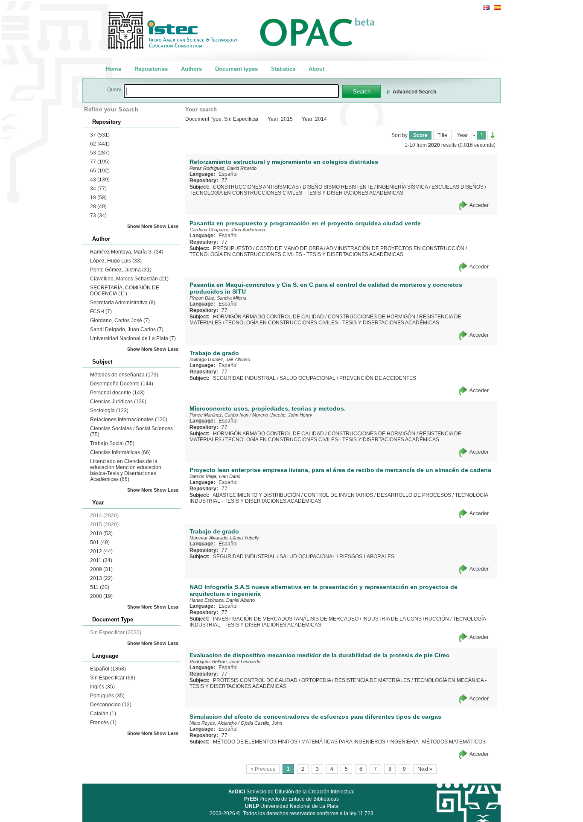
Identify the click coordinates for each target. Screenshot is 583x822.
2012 (101, 551)
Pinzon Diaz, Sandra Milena (217, 297)
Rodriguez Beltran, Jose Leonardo (224, 661)
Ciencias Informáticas (120, 452)
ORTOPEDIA (316, 680)
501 (100, 542)
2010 (101, 533)
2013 (101, 578)
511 (99, 587)
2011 (101, 560)
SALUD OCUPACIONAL (307, 378)
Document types (236, 69)
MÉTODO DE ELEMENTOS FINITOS (255, 742)
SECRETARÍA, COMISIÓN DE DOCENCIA (124, 291)
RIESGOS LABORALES (366, 557)
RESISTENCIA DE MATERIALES (372, 680)
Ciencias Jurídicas (118, 402)
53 (100, 153)
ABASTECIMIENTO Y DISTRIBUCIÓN (256, 495)
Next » (424, 769)
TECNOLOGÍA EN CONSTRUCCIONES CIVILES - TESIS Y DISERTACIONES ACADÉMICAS (296, 193)
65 (100, 171)
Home (113, 69)
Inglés (102, 687)
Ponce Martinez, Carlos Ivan (218, 414)
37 (100, 135)
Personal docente (117, 393)
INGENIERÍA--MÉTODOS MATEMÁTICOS (437, 742)
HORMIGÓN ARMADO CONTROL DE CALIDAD (268, 317)
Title (442, 135)
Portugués (107, 696)
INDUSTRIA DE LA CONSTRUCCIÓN (405, 619)
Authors (191, 69)
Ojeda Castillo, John (261, 723)
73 (98, 216)
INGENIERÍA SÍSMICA (402, 187)
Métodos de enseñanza (124, 375)
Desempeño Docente (121, 384)
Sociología (109, 411)
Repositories (151, 69)
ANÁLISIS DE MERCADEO (327, 619)
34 (98, 189)
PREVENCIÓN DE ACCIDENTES (377, 378)
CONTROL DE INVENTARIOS (338, 495)
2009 (101, 569)
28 (98, 207)
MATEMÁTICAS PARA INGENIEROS (343, 742)
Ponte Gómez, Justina (121, 270)
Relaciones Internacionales (128, 420)
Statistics (283, 69)
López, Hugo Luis (116, 261)
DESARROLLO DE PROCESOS (414, 495)
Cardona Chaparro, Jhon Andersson (227, 229)
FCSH (101, 312)
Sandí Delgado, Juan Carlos (126, 329)
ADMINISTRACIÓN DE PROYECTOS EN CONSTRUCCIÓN (395, 248)
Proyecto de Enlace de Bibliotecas (291, 799)
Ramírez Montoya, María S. (126, 252)
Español (108, 669)
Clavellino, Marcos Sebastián (129, 279)
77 (100, 162)
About (316, 69)
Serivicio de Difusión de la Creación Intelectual (291, 792)
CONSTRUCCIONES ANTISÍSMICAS (256, 187)
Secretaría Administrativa (122, 303)
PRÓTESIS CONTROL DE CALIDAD (255, 680)
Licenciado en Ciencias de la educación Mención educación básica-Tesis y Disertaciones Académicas (125, 470)
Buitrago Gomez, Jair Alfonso (219, 359)
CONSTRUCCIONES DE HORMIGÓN (371, 317)
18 (98, 198)
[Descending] (492, 135)
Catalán (103, 714)
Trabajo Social (112, 443)
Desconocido (110, 705)
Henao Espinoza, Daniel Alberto (222, 600)
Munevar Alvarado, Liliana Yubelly (224, 537)
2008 (101, 596)
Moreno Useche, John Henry (282, 414)
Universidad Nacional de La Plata (133, 338)
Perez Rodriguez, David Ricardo (223, 168)
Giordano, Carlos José (120, 321)
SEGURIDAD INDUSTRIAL (244, 378)
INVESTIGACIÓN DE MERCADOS (252, 619)
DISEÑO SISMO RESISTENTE (338, 187)
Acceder (479, 205)
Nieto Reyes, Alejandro (213, 723)
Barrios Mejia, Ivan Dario (214, 476)
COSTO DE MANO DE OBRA (289, 248)
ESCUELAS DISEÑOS (457, 187)
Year (462, 135)
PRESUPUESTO (232, 248)
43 (100, 180)
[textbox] (231, 91)
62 (100, 144)
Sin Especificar (112, 678)
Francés (103, 723)
